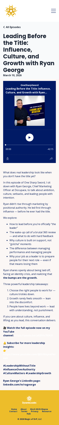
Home (14, 409)
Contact (13, 411)
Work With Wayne (39, 409)
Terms (24, 411)
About (24, 409)
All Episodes (13, 27)
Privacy (34, 411)
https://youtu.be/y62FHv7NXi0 (33, 335)
